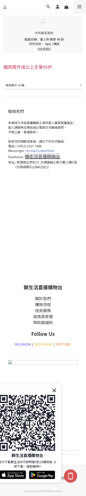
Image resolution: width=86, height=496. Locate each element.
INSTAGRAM (43, 344)
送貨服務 (43, 310)
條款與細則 (43, 322)
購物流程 (43, 304)
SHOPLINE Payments (49, 491)
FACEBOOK (23, 344)
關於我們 (43, 298)
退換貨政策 (43, 316)
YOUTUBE (63, 344)
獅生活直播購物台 (42, 156)
